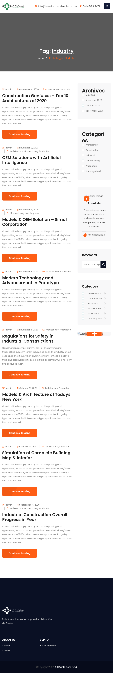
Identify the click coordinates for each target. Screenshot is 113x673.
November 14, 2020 (29, 89)
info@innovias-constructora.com (57, 6)
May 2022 (90, 94)
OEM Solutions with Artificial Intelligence (31, 160)
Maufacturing (31, 151)
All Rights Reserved (66, 667)
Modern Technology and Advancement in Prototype (30, 280)
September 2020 (94, 110)
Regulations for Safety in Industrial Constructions (28, 338)
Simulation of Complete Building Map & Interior (36, 455)
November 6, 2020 (28, 329)
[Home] (13, 6)
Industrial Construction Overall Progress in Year (34, 517)
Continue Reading (19, 134)
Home (40, 58)
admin (8, 89)
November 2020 (94, 100)
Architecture (16, 151)
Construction (53, 89)
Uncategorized (32, 213)
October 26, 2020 (28, 446)
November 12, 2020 (28, 147)
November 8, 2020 (28, 271)
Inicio (7, 645)
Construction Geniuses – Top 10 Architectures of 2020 (35, 98)
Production (44, 151)
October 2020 (93, 105)
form (7, 650)
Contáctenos (49, 645)
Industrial (65, 89)
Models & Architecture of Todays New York (36, 397)
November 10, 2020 (29, 209)
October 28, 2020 (28, 388)
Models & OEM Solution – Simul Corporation (34, 222)
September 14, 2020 (29, 504)
